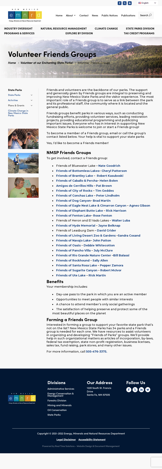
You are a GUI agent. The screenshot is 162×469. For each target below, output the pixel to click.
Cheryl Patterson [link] (114, 171)
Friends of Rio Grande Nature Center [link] (83, 255)
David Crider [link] (106, 230)
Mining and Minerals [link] (59, 405)
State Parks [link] (14, 94)
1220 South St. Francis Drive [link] (99, 389)
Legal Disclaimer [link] (66, 439)
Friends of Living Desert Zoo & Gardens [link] (86, 235)
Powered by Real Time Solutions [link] (58, 446)
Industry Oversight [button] (18, 28)
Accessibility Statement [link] (92, 439)
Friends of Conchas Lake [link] (74, 195)
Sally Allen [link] (100, 260)
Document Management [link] (107, 446)
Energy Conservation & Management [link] (60, 394)
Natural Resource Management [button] (64, 28)
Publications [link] (128, 15)
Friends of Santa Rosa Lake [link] (76, 265)
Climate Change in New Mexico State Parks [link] (18, 113)
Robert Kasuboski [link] (110, 176)
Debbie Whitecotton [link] (99, 245)
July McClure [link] (103, 250)
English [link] (145, 2)
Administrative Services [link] (60, 388)
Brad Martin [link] (102, 200)
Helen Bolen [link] (109, 180)
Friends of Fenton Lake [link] (73, 215)
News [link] (95, 15)
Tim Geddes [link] (104, 190)
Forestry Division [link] (56, 400)
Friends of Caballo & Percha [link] (76, 180)
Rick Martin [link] (97, 275)
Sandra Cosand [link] (129, 235)
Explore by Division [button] (79, 33)
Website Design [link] (84, 446)
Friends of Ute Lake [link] (71, 275)
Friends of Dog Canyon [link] (73, 200)
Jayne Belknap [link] (109, 225)
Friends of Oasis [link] (68, 245)
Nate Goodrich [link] (109, 166)
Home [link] (59, 15)
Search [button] (144, 15)
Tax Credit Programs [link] (139, 33)
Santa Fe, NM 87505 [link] (98, 394)
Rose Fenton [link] (102, 215)
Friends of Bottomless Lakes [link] (77, 171)
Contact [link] (83, 15)
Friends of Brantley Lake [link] (74, 176)
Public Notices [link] (110, 15)
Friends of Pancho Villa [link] (73, 250)
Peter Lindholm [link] (108, 195)
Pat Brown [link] (104, 186)
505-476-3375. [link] (96, 351)
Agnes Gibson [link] (139, 205)
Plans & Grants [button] (16, 105)
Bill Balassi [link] (121, 255)
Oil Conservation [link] (57, 410)
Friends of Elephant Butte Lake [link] (79, 210)
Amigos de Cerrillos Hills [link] (74, 186)
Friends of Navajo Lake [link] (73, 240)
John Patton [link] (102, 240)
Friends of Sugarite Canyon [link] (76, 270)
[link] (120, 3)
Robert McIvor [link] (111, 270)
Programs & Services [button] (19, 33)
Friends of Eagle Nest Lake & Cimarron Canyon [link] (91, 205)
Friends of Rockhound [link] (73, 260)
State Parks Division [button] (140, 28)
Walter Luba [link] (121, 220)
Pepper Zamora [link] (111, 265)
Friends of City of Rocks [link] (74, 190)
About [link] (69, 15)
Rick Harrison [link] (116, 210)
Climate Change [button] (106, 28)
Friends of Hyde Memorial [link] (75, 225)
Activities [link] (13, 100)
